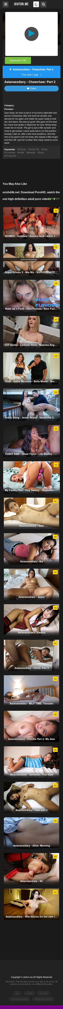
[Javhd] (21, 4)
